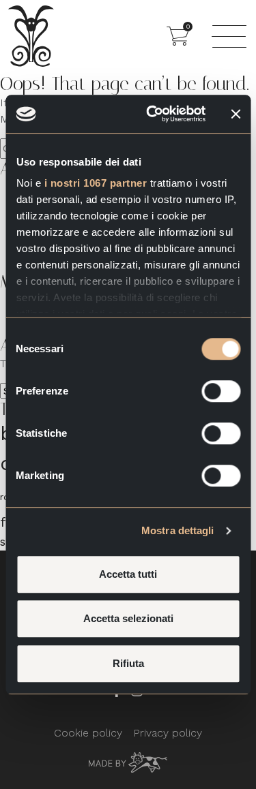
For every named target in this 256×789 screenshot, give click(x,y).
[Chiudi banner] (235, 114)
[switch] (220, 391)
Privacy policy (167, 732)
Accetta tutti (128, 574)
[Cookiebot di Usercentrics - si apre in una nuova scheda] (152, 114)
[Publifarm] (128, 761)
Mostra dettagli (177, 530)
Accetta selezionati (128, 618)
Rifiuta (128, 663)
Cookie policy (88, 732)
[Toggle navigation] (229, 36)
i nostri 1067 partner (95, 183)
